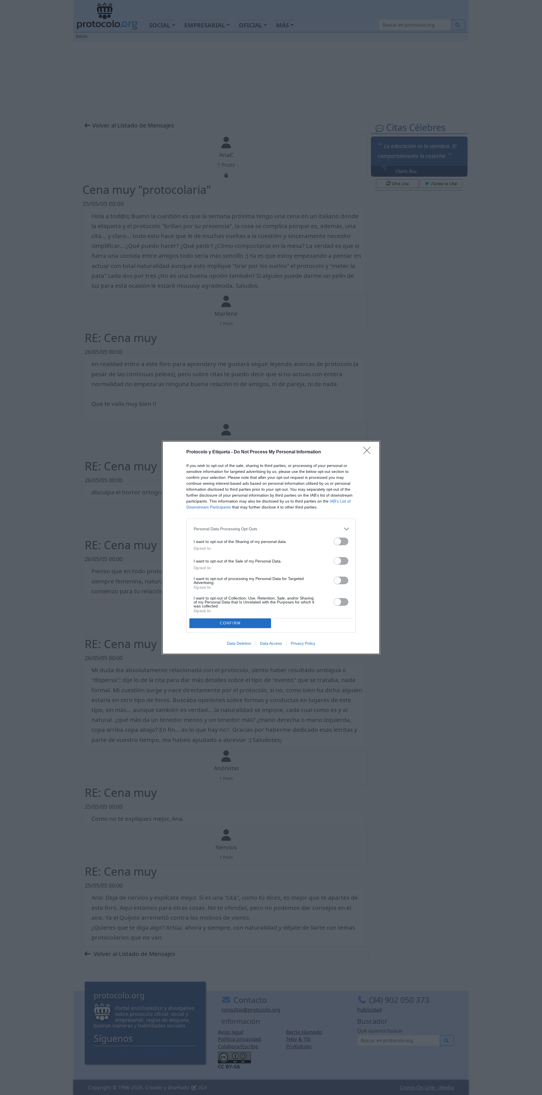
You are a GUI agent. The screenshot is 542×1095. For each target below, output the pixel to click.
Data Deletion (239, 643)
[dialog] (271, 547)
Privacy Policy (303, 643)
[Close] (368, 452)
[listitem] (271, 529)
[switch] (341, 541)
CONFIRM (230, 623)
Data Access (271, 643)
